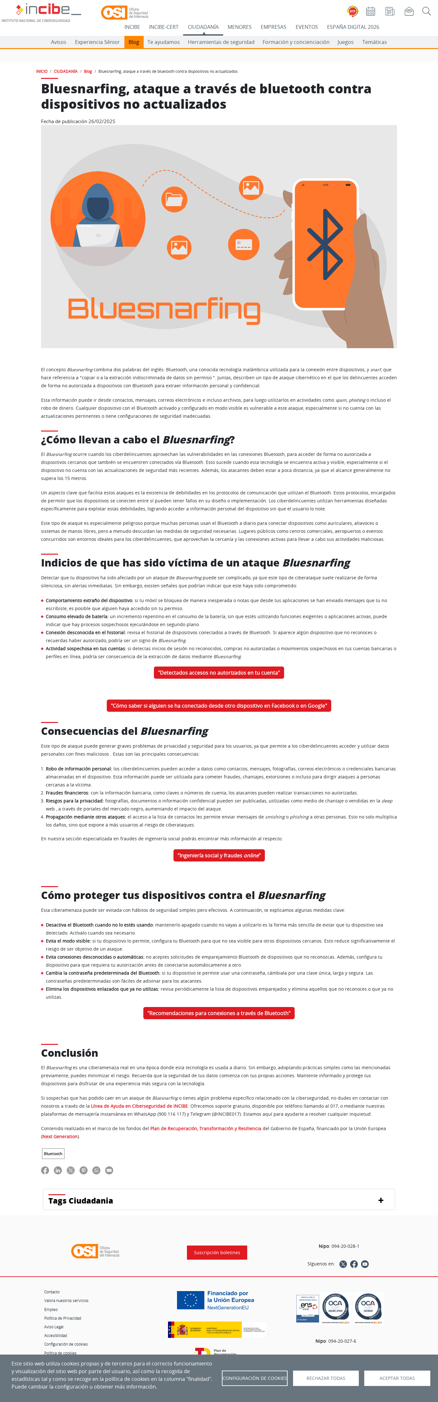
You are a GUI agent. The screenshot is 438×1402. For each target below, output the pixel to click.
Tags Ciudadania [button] (80, 1200)
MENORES (240, 26)
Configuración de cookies (66, 1344)
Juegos (346, 42)
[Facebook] (354, 1264)
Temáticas (374, 42)
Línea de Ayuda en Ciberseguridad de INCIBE (139, 1106)
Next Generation (60, 1136)
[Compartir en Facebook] (45, 1170)
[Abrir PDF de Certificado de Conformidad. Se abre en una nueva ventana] (307, 1307)
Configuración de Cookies (255, 1378)
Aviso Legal (53, 1326)
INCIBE (132, 26)
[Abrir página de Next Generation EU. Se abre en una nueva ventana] (217, 1302)
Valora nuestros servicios (66, 1300)
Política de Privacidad (62, 1318)
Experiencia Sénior (97, 42)
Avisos (58, 42)
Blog (134, 42)
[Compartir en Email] (109, 1170)
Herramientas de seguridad (221, 42)
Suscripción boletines (217, 1252)
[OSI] (95, 1251)
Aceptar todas (397, 1378)
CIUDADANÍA (203, 26)
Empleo (51, 1309)
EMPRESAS (273, 26)
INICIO (41, 71)
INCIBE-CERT (164, 26)
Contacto (52, 1291)
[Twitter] (343, 1264)
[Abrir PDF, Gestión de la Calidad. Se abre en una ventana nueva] (368, 1308)
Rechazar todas (326, 1378)
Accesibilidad (55, 1335)
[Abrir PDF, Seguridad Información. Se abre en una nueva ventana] (335, 1308)
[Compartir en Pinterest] (84, 1170)
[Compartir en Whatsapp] (96, 1170)
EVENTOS (307, 26)
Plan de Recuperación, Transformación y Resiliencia (205, 1128)
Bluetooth (53, 1153)
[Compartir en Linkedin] (58, 1170)
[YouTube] (365, 1264)
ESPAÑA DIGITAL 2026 (353, 26)
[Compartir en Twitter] (71, 1170)
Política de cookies (60, 1353)
